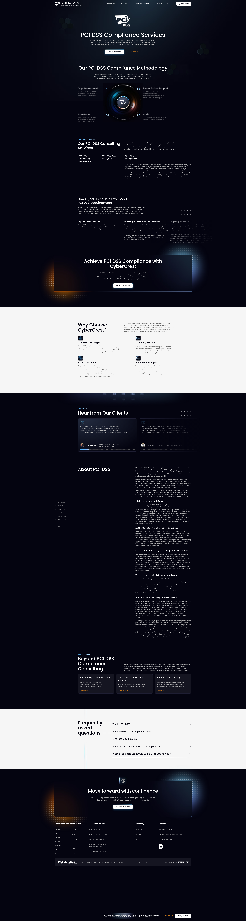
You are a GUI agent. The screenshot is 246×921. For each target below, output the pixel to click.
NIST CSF (75, 839)
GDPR (73, 849)
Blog (168, 4)
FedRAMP (74, 844)
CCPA (73, 853)
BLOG (137, 839)
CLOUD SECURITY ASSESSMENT (99, 835)
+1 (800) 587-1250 (165, 839)
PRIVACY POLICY (144, 862)
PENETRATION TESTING (96, 830)
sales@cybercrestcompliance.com (170, 835)
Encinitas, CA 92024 (166, 830)
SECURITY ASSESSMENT (96, 839)
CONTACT (138, 835)
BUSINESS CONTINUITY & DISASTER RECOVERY (97, 845)
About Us (159, 4)
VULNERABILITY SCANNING (97, 851)
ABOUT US (138, 830)
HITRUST (74, 834)
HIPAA (74, 830)
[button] (112, 4)
